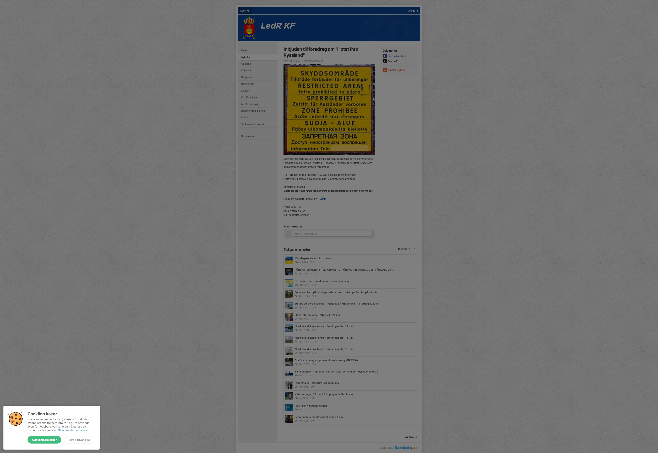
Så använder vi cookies (73, 430)
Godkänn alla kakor (44, 439)
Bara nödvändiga (79, 439)
